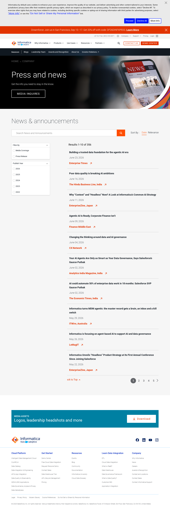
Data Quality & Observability (21, 478)
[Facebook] (137, 440)
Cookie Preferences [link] (49, 497)
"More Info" (14, 13)
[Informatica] (21, 43)
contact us (131, 43)
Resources (85, 43)
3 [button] (143, 380)
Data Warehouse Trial (49, 474)
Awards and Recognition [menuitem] (58, 52)
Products (57, 43)
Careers (134, 466)
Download (143, 418)
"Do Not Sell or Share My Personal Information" (55, 13)
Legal (13, 497)
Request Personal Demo (50, 466)
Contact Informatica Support (142, 482)
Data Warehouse (107, 470)
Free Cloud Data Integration (51, 462)
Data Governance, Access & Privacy (23, 486)
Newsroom (15, 52)
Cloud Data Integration (110, 462)
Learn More (132, 29)
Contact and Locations (140, 474)
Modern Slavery (34, 497)
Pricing (145, 36)
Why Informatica (41, 43)
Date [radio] (144, 132)
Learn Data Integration (112, 453)
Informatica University (79, 474)
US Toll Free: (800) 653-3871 (104, 36)
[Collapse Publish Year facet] (47, 163)
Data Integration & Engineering (22, 470)
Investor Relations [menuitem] (89, 52)
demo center (149, 43)
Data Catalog (15, 466)
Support (136, 36)
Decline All (142, 21)
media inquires (28, 93)
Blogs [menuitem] (26, 52)
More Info (155, 21)
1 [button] (133, 380)
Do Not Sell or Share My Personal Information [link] (74, 497)
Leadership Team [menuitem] (38, 52)
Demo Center (46, 458)
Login (152, 36)
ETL (103, 458)
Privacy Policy (22, 497)
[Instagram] (157, 440)
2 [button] (139, 380)
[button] (121, 133)
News (134, 462)
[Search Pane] (118, 43)
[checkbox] (14, 151)
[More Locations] (118, 36)
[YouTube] (150, 440)
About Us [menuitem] (75, 52)
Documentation (77, 470)
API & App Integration (19, 474)
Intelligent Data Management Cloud (23, 458)
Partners (98, 43)
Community (76, 466)
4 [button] (148, 380)
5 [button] (153, 380)
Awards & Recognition (140, 470)
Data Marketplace (17, 490)
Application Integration (110, 486)
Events (74, 458)
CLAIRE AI (15, 462)
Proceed (129, 21)
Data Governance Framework (112, 474)
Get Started (47, 453)
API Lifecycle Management (51, 478)
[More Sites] (157, 36)
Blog (73, 462)
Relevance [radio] (153, 132)
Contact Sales (46, 470)
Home (15, 61)
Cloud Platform (18, 453)
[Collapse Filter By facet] (47, 145)
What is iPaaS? (107, 466)
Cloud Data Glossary (79, 478)
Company (125, 36)
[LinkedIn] (144, 440)
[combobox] (64, 133)
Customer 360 (107, 482)
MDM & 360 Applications (20, 482)
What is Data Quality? (109, 478)
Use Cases (71, 43)
